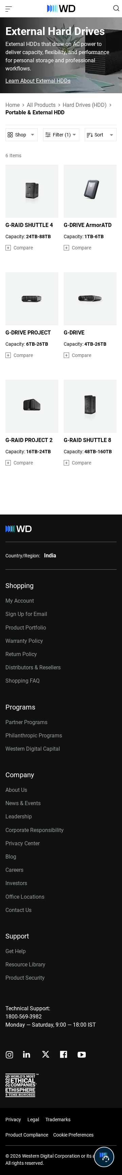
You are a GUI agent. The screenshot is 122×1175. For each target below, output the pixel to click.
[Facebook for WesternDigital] (64, 1055)
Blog (10, 856)
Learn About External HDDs (37, 81)
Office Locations (24, 897)
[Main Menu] (9, 8)
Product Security (25, 978)
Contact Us (18, 910)
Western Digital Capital (32, 749)
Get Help (15, 951)
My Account (19, 601)
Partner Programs (26, 722)
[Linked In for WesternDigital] (27, 1055)
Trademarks (57, 1119)
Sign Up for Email (26, 614)
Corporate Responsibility (34, 830)
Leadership (18, 816)
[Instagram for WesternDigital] (9, 1055)
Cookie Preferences (73, 1135)
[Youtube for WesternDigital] (82, 1055)
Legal (33, 1119)
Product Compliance (26, 1135)
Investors (16, 883)
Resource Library (25, 964)
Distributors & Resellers (33, 667)
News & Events (23, 803)
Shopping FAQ (22, 681)
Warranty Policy (24, 641)
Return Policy (21, 654)
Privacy (13, 1119)
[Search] (116, 8)
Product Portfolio (25, 627)
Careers (14, 870)
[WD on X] (45, 1054)
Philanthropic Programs (33, 735)
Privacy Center (22, 843)
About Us (16, 790)
